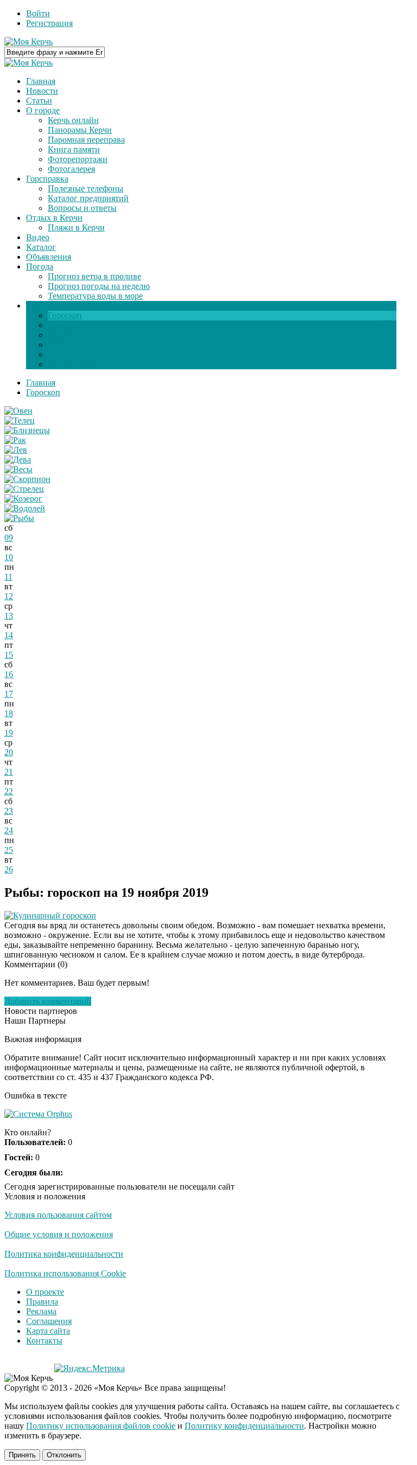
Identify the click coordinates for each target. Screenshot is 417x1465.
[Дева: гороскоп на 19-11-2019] (17, 459)
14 (8, 635)
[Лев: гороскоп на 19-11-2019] (15, 449)
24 (8, 830)
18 (8, 713)
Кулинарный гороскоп (54, 915)
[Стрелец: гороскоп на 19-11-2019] (24, 488)
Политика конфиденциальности (63, 1253)
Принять (22, 1455)
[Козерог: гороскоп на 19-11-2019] (23, 498)
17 (8, 693)
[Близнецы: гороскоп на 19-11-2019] (27, 430)
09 (8, 537)
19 (8, 732)
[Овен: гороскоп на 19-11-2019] (18, 410)
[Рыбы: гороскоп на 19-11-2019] (19, 518)
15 (8, 654)
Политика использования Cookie (65, 1273)
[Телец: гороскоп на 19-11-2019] (19, 420)
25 (8, 849)
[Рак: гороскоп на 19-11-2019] (15, 440)
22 (8, 791)
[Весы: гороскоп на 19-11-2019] (18, 469)
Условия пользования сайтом (58, 1214)
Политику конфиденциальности (244, 1425)
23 (8, 810)
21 (8, 771)
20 (8, 752)
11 (8, 576)
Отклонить (64, 1455)
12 (8, 596)
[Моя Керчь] (28, 41)
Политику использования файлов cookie (100, 1425)
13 (8, 615)
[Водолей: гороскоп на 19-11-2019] (24, 508)
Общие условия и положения (58, 1234)
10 (8, 557)
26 (8, 869)
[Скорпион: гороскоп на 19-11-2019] (27, 479)
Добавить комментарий (47, 1001)
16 (8, 674)
